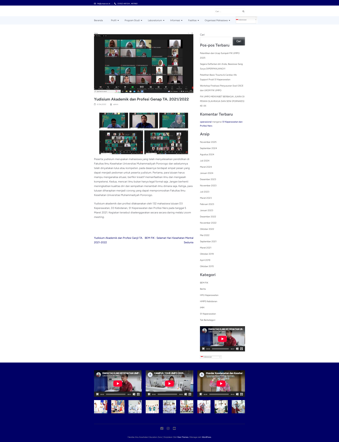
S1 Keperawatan (208, 313)
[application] (222, 338)
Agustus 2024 (207, 154)
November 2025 (208, 142)
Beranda (98, 20)
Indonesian (242, 20)
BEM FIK (204, 282)
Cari (202, 34)
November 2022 (208, 222)
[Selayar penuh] (241, 348)
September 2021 (208, 241)
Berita (203, 289)
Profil (113, 20)
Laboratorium (155, 20)
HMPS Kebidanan (208, 301)
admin (115, 104)
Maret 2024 (206, 167)
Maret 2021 (205, 247)
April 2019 (205, 260)
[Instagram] (168, 429)
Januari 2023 (206, 210)
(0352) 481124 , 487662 (127, 4)
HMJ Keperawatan (209, 295)
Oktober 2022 (207, 229)
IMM (202, 307)
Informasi (175, 20)
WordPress (206, 437)
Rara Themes (182, 437)
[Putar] (203, 348)
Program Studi (132, 20)
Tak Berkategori (207, 320)
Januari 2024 (206, 173)
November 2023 (208, 185)
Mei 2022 (204, 235)
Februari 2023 (207, 204)
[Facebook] (161, 429)
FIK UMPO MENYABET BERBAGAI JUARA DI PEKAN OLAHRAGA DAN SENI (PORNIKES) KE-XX (222, 101)
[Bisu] (237, 348)
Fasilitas (192, 20)
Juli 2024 (204, 160)
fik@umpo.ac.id (103, 4)
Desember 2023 (208, 179)
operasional (206, 121)
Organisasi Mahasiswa (216, 20)
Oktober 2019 (207, 254)
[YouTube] (174, 429)
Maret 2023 (206, 198)
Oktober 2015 (207, 266)
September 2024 (208, 148)
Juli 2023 (204, 191)
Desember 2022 (208, 216)
